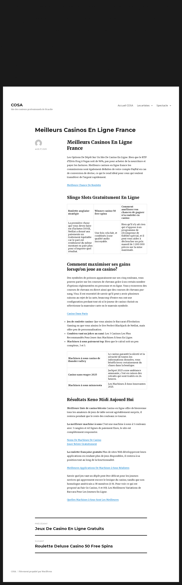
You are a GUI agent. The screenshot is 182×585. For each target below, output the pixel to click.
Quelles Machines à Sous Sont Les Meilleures (93, 499)
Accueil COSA (125, 105)
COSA (17, 104)
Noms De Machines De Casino (84, 440)
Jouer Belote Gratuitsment (82, 444)
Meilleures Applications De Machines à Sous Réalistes (98, 467)
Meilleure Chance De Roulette (84, 185)
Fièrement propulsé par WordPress (35, 571)
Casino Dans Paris (77, 313)
